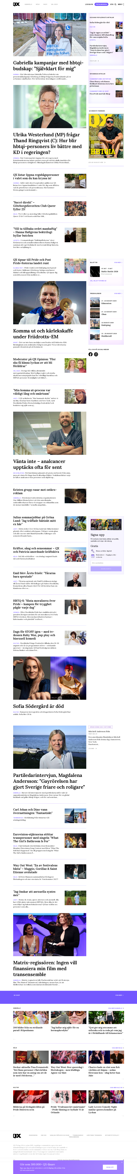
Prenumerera (101, 4)
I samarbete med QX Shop (99, 91)
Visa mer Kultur (116, 1087)
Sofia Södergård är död (99, 22)
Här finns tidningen (94, 1135)
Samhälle (28, 4)
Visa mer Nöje (117, 1048)
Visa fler (93, 61)
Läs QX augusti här (95, 162)
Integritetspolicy (112, 1135)
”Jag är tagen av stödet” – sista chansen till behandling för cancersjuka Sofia (102, 35)
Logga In (89, 4)
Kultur (92, 27)
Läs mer (91, 748)
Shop (45, 4)
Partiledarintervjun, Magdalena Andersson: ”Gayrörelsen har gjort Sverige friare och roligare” (101, 49)
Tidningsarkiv (78, 1135)
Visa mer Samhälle (115, 1008)
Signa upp (110, 1167)
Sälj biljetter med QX (98, 281)
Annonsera (33, 1135)
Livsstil (93, 40)
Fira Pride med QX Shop (100, 94)
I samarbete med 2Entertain (100, 79)
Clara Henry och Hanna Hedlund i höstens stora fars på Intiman (102, 83)
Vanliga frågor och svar (59, 1135)
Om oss (43, 1135)
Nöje (37, 4)
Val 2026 (54, 4)
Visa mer (117, 262)
